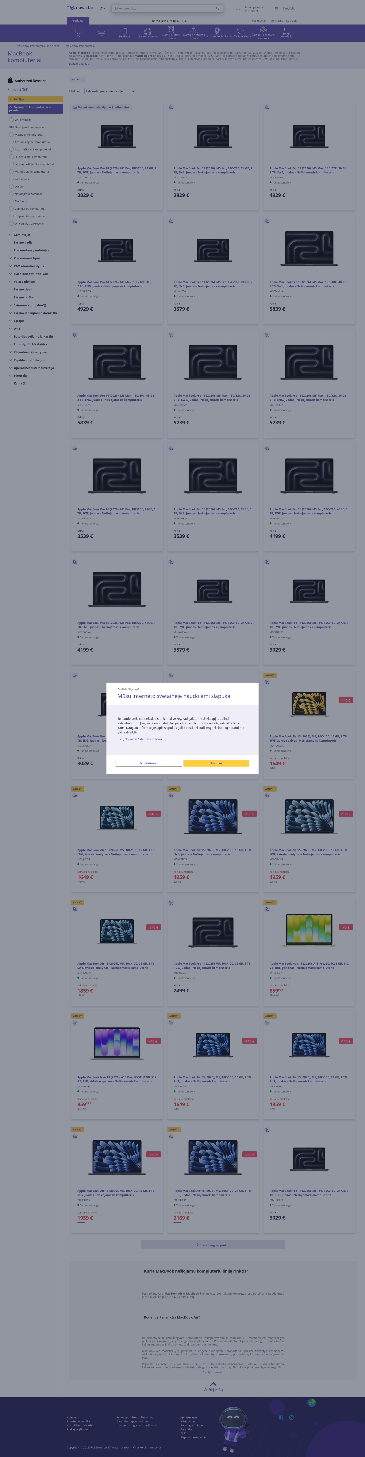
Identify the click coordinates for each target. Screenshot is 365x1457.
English (122, 689)
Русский (134, 689)
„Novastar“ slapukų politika (142, 739)
